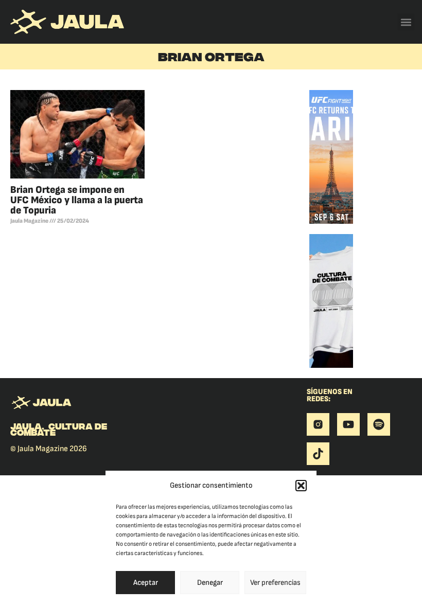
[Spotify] (378, 424)
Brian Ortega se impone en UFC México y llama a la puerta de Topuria (76, 200)
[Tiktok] (318, 453)
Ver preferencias (275, 582)
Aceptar (145, 582)
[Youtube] (348, 424)
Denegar (210, 582)
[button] (301, 485)
